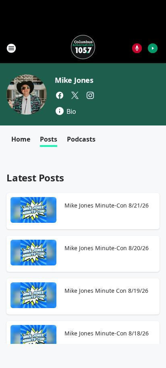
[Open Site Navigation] (11, 48)
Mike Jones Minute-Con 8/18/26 (106, 333)
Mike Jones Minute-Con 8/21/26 (106, 205)
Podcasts (81, 139)
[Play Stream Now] (153, 48)
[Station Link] (83, 48)
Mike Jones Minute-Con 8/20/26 (106, 248)
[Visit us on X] (75, 95)
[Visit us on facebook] (59, 95)
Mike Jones (74, 80)
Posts (48, 139)
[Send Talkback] (137, 48)
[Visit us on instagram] (90, 95)
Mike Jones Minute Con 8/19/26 (106, 290)
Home (20, 139)
